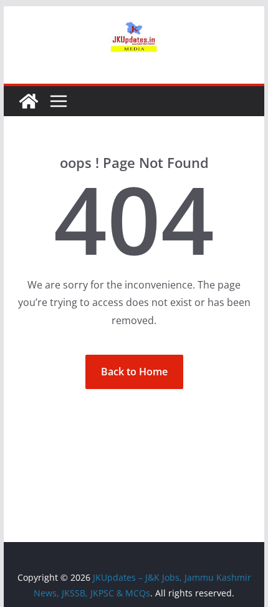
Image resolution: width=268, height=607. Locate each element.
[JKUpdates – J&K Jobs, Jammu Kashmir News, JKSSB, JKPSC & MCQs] (29, 101)
